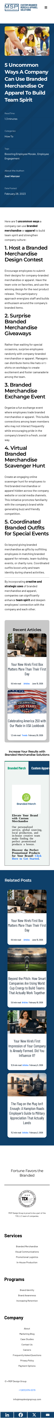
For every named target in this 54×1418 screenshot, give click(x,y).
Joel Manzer (12, 176)
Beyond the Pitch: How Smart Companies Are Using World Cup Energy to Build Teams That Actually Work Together (27, 985)
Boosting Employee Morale (20, 153)
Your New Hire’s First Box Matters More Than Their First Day (27, 669)
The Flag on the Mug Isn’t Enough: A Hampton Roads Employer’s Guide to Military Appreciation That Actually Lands (27, 1113)
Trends (24, 735)
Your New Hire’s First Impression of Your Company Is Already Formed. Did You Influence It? (27, 1048)
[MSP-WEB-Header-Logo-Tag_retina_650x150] (21, 5)
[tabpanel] (27, 820)
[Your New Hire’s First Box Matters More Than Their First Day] (27, 636)
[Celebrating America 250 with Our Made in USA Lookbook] (27, 692)
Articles (27, 683)
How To (9, 136)
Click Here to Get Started (26, 857)
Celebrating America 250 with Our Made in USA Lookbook (27, 723)
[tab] (17, 768)
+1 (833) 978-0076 (27, 1390)
